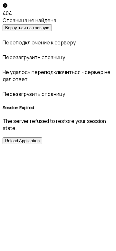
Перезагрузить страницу (34, 57)
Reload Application (22, 140)
